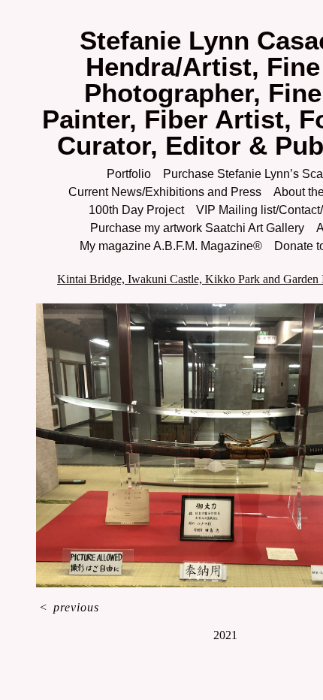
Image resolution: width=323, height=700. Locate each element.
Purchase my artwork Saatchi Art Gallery (197, 228)
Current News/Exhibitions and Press (164, 192)
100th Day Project (136, 210)
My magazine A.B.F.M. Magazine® (171, 246)
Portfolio (129, 173)
